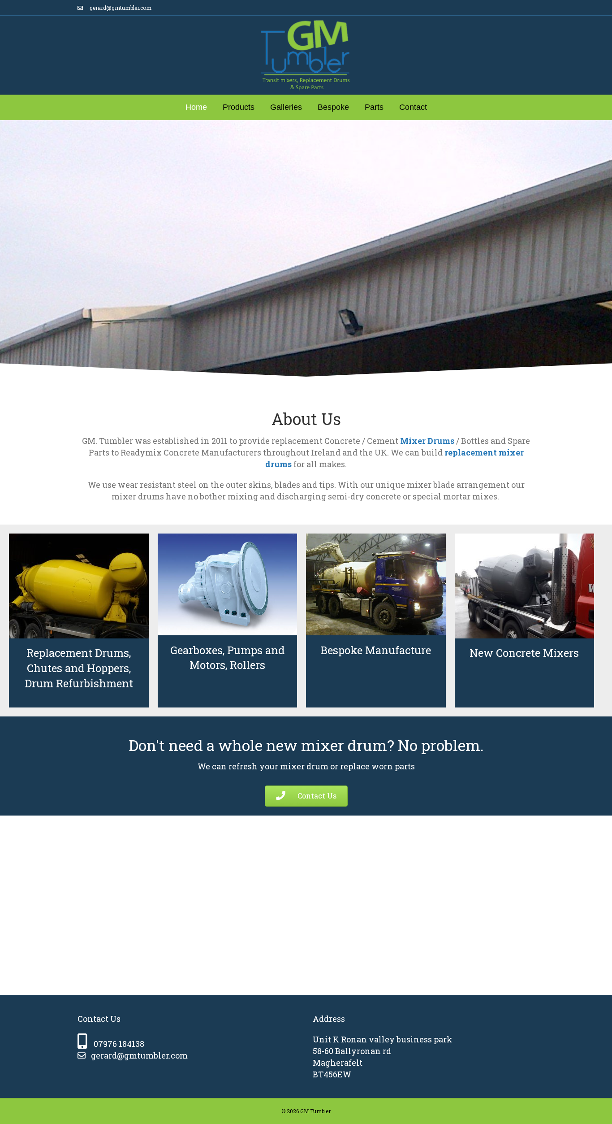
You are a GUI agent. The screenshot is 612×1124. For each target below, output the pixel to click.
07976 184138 (119, 1043)
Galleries (286, 107)
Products (238, 107)
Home (196, 107)
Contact (413, 107)
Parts (374, 107)
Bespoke (333, 107)
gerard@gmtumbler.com (119, 7)
